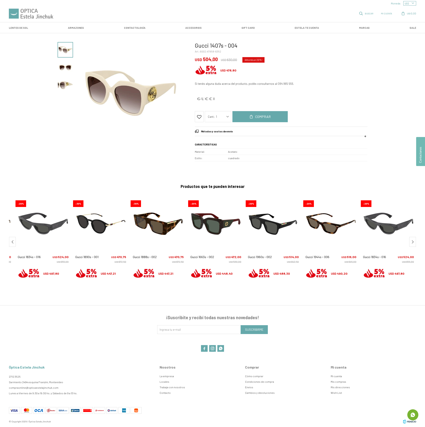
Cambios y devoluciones (260, 392)
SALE (413, 27)
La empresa (167, 376)
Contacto (165, 392)
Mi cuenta (336, 376)
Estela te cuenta (307, 27)
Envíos (249, 387)
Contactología (134, 27)
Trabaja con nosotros (172, 387)
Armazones (76, 27)
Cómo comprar (254, 376)
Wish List (336, 392)
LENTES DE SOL (18, 27)
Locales (164, 381)
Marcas (364, 27)
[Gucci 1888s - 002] (158, 223)
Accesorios (193, 27)
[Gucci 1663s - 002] (215, 223)
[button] (366, 13)
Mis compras (338, 381)
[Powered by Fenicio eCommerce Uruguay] (409, 421)
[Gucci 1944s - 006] (331, 223)
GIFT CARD (248, 27)
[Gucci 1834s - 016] (43, 223)
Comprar (263, 116)
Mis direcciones (340, 387)
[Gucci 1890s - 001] (100, 223)
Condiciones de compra (259, 381)
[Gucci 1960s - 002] (273, 223)
